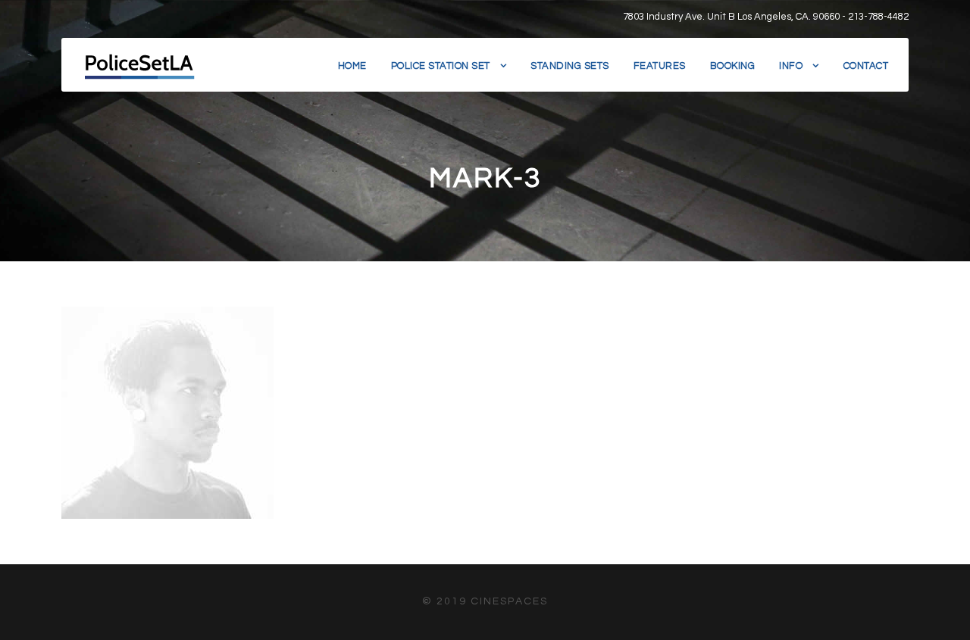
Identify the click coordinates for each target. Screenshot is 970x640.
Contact (866, 66)
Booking (733, 66)
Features (660, 66)
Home (352, 66)
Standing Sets (569, 66)
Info (791, 66)
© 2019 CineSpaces (485, 601)
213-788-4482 (878, 16)
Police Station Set (440, 66)
